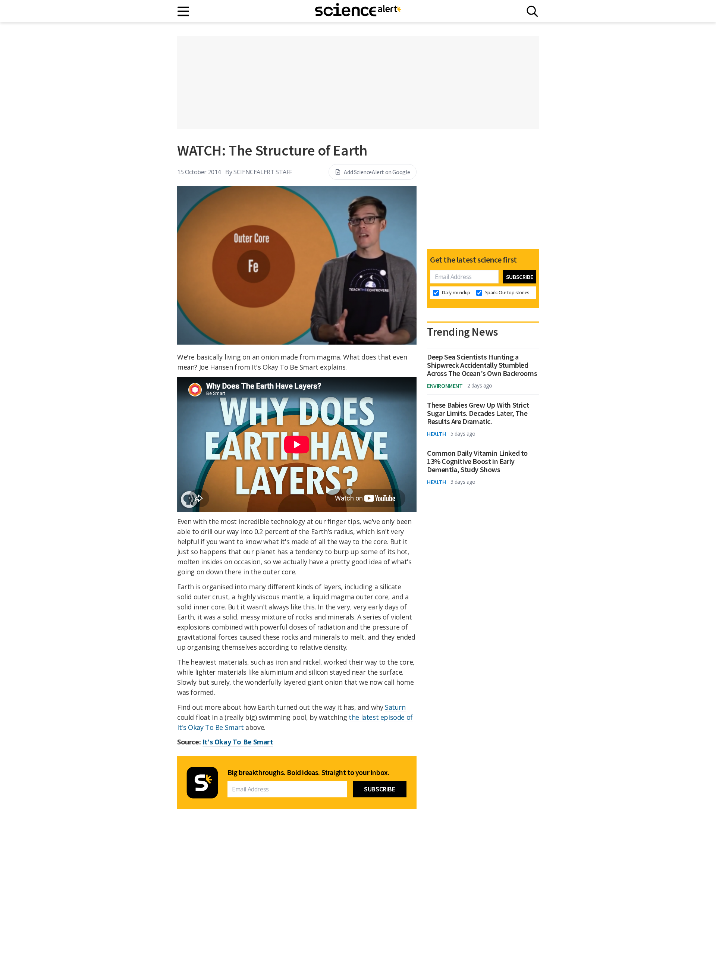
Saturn (395, 707)
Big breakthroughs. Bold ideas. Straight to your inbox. (308, 772)
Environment (445, 385)
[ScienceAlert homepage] (358, 11)
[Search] (532, 11)
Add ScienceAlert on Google (377, 172)
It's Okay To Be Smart (237, 741)
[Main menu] (183, 11)
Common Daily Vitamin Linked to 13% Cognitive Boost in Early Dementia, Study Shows (477, 461)
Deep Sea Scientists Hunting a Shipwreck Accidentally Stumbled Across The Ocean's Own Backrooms (482, 365)
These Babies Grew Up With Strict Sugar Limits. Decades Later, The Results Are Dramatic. (478, 413)
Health (436, 433)
